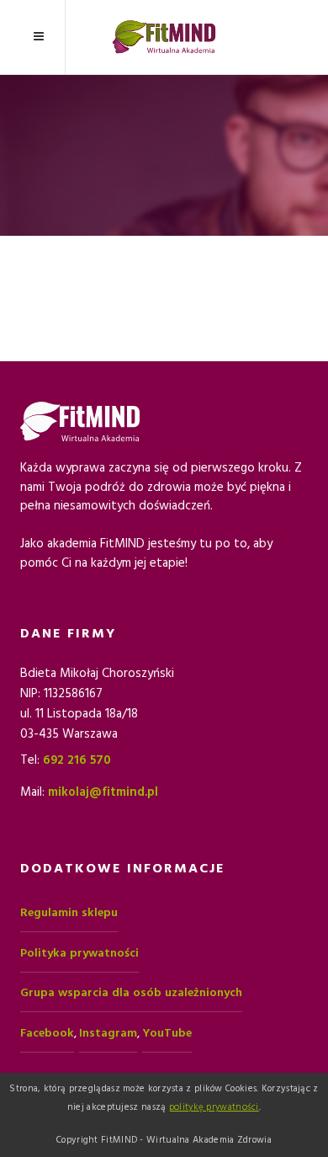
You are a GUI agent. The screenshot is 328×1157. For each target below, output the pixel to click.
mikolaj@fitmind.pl (103, 792)
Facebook (47, 1033)
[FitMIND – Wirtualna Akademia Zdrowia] (163, 37)
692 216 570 (77, 760)
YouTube (167, 1033)
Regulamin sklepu (69, 912)
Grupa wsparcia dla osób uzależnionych (131, 992)
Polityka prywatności (79, 953)
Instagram (108, 1033)
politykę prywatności (214, 1107)
